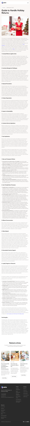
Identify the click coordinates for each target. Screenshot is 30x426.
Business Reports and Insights (18, 401)
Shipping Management (18, 394)
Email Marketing (18, 399)
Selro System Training (3, 411)
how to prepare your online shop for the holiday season (15, 313)
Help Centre (3, 406)
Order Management (18, 392)
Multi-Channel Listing (18, 397)
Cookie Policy (25, 391)
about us (24, 388)
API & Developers (4, 415)
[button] (27, 2)
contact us (25, 390)
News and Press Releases (3, 418)
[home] (4, 3)
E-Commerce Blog (3, 413)
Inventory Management (18, 389)
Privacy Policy (25, 393)
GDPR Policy (25, 396)
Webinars (2, 408)
